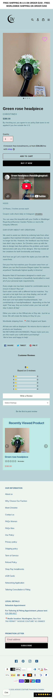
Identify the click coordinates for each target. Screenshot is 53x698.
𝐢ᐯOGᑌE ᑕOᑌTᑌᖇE (22, 689)
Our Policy (9, 535)
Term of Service (11, 555)
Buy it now (26, 163)
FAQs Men (9, 528)
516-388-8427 (11, 613)
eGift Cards (10, 576)
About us (9, 494)
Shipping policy (11, 549)
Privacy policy (11, 542)
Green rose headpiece (16, 456)
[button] (43, 38)
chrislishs (38, 214)
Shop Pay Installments (14, 569)
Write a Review (26, 396)
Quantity (6, 134)
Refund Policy (11, 562)
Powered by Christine (36, 689)
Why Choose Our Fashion (16, 501)
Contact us (9, 515)
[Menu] (48, 19)
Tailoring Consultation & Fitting (17, 589)
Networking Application (14, 583)
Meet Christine (11, 508)
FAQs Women (11, 521)
